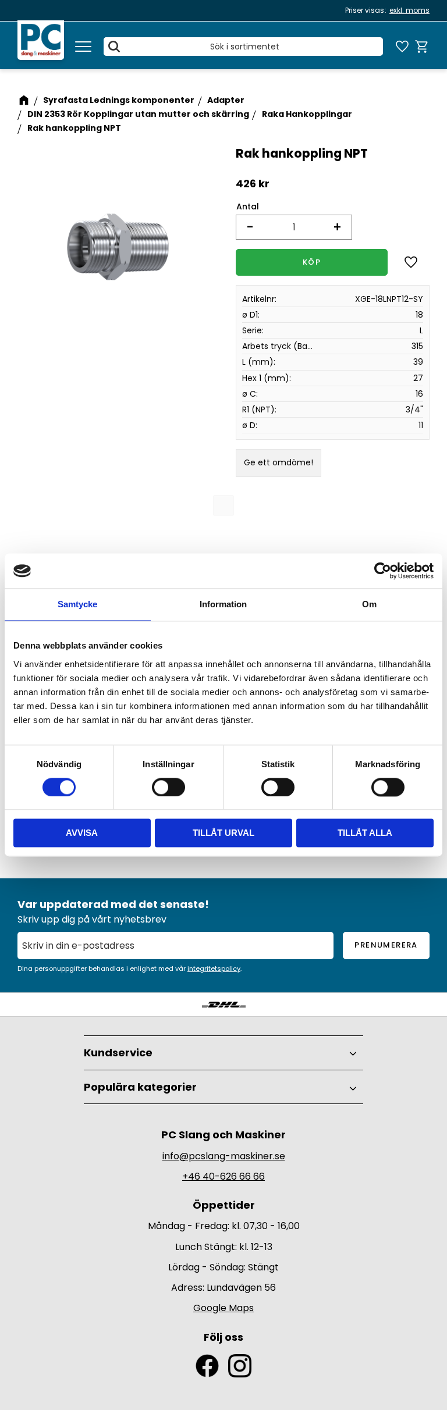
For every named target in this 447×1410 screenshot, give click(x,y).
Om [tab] (369, 604)
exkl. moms (409, 10)
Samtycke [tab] (77, 604)
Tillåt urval (223, 833)
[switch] (168, 787)
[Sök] (114, 46)
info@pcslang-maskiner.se (223, 1156)
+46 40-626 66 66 (223, 1176)
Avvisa (82, 833)
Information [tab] (223, 604)
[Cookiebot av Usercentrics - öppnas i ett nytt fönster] (383, 570)
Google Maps (223, 1308)
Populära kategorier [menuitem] (140, 1087)
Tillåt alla (365, 833)
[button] (83, 46)
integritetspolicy (213, 968)
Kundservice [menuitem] (118, 1052)
